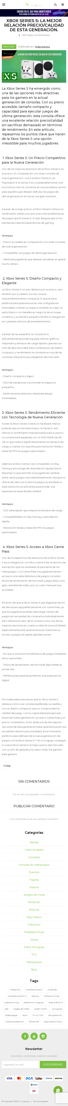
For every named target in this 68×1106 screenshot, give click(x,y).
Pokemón (34, 924)
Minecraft (34, 1021)
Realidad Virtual (34, 932)
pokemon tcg (12, 1002)
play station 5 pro (53, 1021)
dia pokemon (55, 1015)
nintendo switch (34, 989)
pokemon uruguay (34, 1002)
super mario (40, 1008)
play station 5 (56, 1002)
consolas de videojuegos (34, 864)
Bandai (34, 842)
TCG (34, 954)
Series (34, 939)
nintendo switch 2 (17, 996)
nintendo (52, 989)
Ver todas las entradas (36, 35)
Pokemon (15, 989)
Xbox (34, 969)
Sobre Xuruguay (34, 947)
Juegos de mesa (34, 894)
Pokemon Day (51, 996)
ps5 (6, 1008)
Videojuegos (42, 46)
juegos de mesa (21, 1008)
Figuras (34, 879)
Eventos (34, 872)
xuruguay (57, 1008)
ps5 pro (35, 996)
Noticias (34, 909)
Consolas (34, 857)
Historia (34, 887)
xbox (24, 1015)
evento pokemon (15, 1021)
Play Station (34, 917)
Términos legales (40, 1101)
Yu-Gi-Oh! (37, 1015)
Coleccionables (34, 849)
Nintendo (34, 902)
